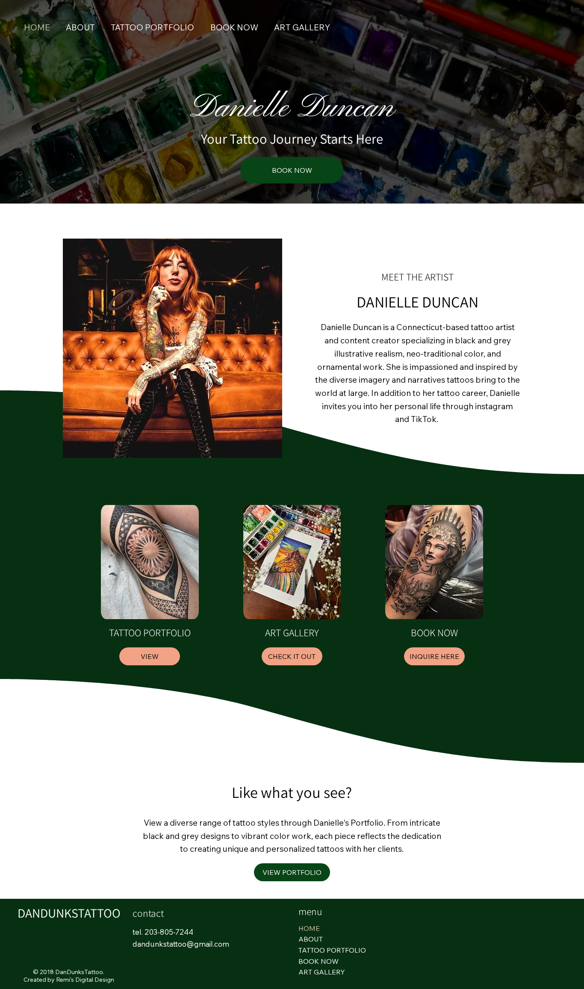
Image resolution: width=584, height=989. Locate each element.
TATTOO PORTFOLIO (332, 950)
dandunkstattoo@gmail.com (181, 943)
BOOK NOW (318, 961)
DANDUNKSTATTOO (69, 912)
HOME (309, 928)
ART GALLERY (321, 972)
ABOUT (310, 939)
